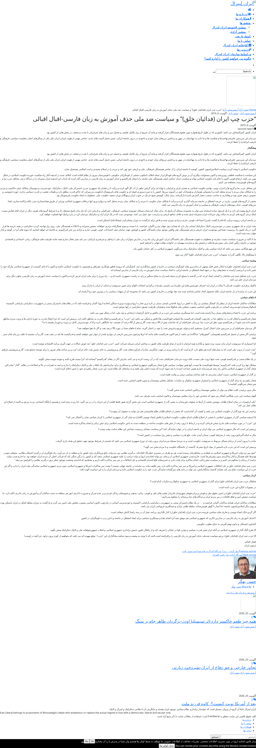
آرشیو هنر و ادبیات (247, 592)
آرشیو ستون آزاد (230, 109)
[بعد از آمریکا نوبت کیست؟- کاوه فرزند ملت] (246, 684)
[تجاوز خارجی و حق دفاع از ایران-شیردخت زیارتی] (243, 642)
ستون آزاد (244, 109)
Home (252, 109)
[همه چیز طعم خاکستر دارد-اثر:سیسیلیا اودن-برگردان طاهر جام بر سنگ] (248, 602)
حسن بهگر (247, 581)
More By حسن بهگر (241, 586)
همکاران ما (245, 727)
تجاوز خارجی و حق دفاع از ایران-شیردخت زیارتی (214, 667)
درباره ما (247, 719)
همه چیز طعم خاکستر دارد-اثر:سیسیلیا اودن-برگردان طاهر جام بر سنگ (195, 621)
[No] (82, 742)
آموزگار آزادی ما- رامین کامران (234, 554)
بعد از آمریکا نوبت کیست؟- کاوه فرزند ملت (219, 703)
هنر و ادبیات (232, 592)
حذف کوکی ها (167, 745)
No (86, 741)
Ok (92, 741)
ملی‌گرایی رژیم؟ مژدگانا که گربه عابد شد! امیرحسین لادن (219, 551)
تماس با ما (246, 723)
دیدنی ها (247, 730)
